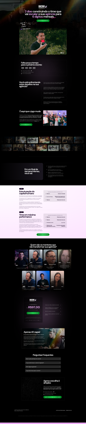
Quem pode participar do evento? (33, 358)
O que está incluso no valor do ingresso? (35, 362)
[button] (43, 358)
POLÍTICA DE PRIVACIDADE (60, 410)
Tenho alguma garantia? (31, 366)
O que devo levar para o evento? (33, 370)
